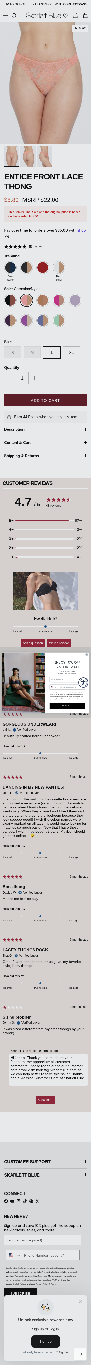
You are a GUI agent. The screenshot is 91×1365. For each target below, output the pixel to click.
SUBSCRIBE (67, 705)
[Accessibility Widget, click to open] (83, 682)
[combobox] (53, 687)
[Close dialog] (86, 654)
